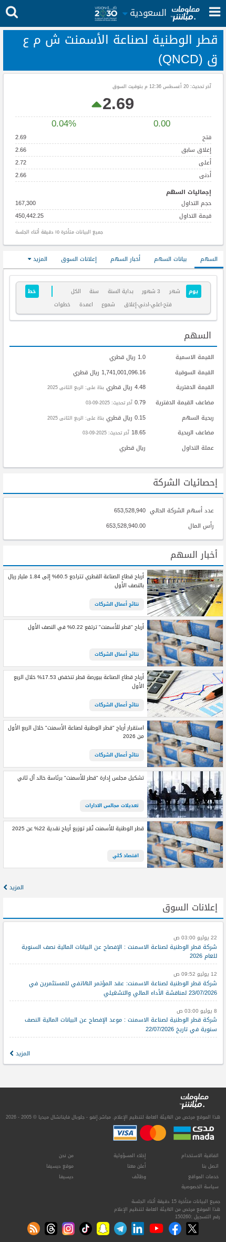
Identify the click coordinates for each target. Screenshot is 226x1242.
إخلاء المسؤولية (130, 1155)
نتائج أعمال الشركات (117, 604)
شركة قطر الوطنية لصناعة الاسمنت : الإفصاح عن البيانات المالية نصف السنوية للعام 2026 (119, 952)
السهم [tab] (209, 259)
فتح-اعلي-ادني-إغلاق (148, 304)
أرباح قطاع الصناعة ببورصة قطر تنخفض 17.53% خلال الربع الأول (78, 682)
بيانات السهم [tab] (170, 259)
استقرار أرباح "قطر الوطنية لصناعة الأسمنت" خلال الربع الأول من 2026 (75, 732)
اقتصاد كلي (125, 855)
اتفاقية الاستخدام (200, 1155)
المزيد (39, 259)
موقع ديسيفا (60, 1166)
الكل (76, 291)
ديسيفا (66, 1176)
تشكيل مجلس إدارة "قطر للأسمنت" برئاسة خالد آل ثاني (80, 778)
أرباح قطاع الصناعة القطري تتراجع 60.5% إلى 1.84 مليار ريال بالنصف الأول (75, 581)
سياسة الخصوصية (200, 1186)
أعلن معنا (136, 1166)
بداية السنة (120, 291)
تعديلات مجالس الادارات (112, 805)
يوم (193, 291)
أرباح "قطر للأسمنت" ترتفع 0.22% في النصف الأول (85, 627)
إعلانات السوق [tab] (79, 259)
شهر (174, 291)
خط (32, 291)
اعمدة (86, 304)
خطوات (62, 304)
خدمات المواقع (203, 1176)
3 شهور (151, 291)
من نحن (66, 1155)
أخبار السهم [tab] (125, 259)
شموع (108, 304)
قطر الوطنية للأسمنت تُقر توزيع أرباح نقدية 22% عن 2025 (77, 828)
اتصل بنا (210, 1166)
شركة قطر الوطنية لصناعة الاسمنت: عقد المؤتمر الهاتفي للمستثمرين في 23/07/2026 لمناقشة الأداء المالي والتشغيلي (123, 988)
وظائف (139, 1176)
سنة (94, 291)
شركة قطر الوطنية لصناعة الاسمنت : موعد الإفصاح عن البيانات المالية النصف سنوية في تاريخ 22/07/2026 (121, 1024)
